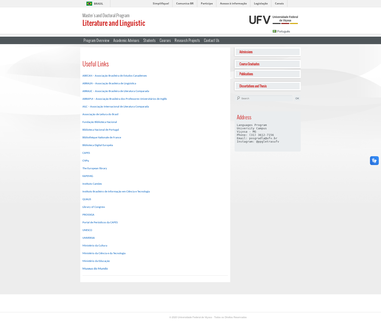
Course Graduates (249, 64)
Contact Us (211, 40)
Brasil (98, 4)
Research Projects (187, 40)
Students (149, 40)
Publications (246, 74)
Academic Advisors (126, 40)
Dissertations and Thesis (253, 86)
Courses (165, 40)
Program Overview (96, 40)
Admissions (246, 52)
